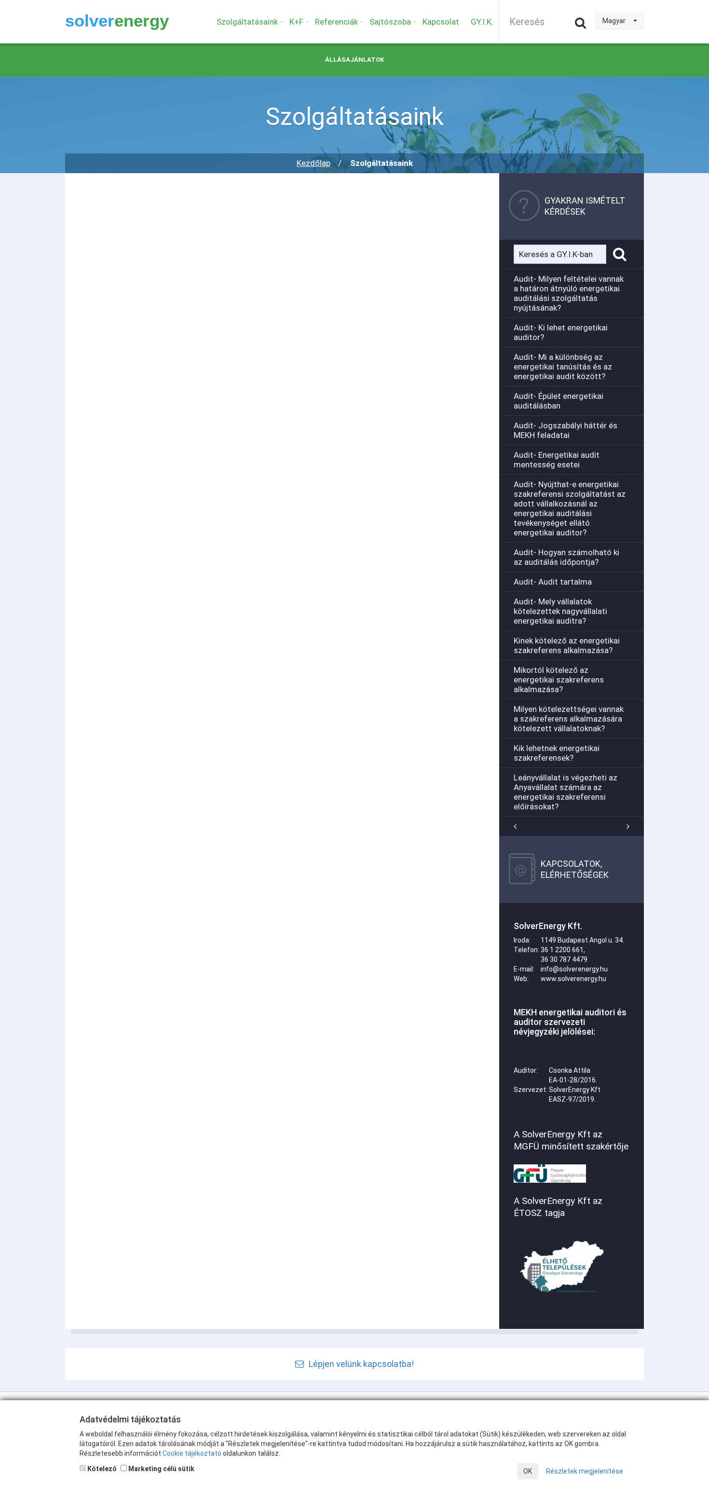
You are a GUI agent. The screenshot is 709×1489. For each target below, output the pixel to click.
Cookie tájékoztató (192, 1453)
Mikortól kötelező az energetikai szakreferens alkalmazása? (559, 679)
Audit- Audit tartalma (553, 582)
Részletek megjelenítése (584, 1471)
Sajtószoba (390, 22)
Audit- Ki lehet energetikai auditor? (561, 332)
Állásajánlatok (354, 59)
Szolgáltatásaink (247, 22)
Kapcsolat (441, 22)
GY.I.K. (482, 22)
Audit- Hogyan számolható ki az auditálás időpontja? (566, 557)
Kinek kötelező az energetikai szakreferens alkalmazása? (567, 645)
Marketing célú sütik (160, 1469)
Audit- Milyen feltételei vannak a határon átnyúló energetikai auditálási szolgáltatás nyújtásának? (569, 293)
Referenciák (336, 22)
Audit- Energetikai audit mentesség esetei (557, 459)
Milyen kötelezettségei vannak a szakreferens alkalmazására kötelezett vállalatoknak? (569, 718)
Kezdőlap (313, 163)
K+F (296, 22)
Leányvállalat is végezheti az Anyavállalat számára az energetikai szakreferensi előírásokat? (565, 792)
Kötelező (101, 1469)
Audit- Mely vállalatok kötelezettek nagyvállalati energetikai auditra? (560, 611)
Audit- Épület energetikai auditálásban (558, 400)
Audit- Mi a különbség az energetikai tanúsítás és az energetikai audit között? (563, 366)
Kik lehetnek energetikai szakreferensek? (557, 753)
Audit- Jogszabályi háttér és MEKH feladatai (565, 430)
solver (117, 20)
